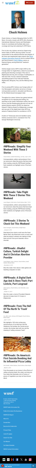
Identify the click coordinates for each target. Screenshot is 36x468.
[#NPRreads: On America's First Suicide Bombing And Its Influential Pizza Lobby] (17, 344)
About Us (6, 418)
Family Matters (18, 60)
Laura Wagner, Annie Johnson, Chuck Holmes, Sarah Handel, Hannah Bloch (16, 262)
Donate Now (6, 422)
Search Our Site (7, 437)
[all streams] (33, 466)
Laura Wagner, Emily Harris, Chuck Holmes (13, 202)
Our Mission (6, 441)
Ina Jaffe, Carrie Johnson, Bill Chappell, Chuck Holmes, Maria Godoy (16, 316)
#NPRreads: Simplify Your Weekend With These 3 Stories (17, 149)
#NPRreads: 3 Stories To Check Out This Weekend (16, 222)
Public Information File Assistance (12, 411)
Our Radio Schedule (8, 445)
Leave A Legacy (7, 434)
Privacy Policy (7, 430)
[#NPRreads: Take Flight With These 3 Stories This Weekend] (17, 181)
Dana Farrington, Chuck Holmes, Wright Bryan (14, 227)
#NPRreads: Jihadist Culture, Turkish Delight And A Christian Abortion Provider (16, 253)
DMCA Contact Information (10, 449)
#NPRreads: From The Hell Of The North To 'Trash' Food (17, 309)
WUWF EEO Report (8, 415)
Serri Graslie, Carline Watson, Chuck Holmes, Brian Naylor (17, 365)
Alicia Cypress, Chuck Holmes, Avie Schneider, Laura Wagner (16, 288)
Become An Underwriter (10, 426)
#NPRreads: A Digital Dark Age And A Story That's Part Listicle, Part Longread (18, 280)
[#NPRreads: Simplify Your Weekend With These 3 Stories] (17, 135)
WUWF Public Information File (11, 407)
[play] (3, 466)
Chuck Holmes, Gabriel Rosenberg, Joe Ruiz (13, 156)
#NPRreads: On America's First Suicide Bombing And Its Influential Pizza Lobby (17, 358)
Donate (30, 2)
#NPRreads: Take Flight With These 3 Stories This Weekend (16, 195)
